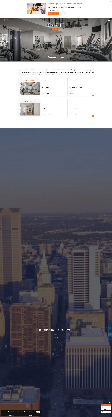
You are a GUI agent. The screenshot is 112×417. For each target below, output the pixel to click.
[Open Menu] (109, 20)
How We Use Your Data (10, 415)
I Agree (37, 412)
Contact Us (31, 415)
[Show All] (93, 95)
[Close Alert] (111, 1)
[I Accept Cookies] (40, 411)
